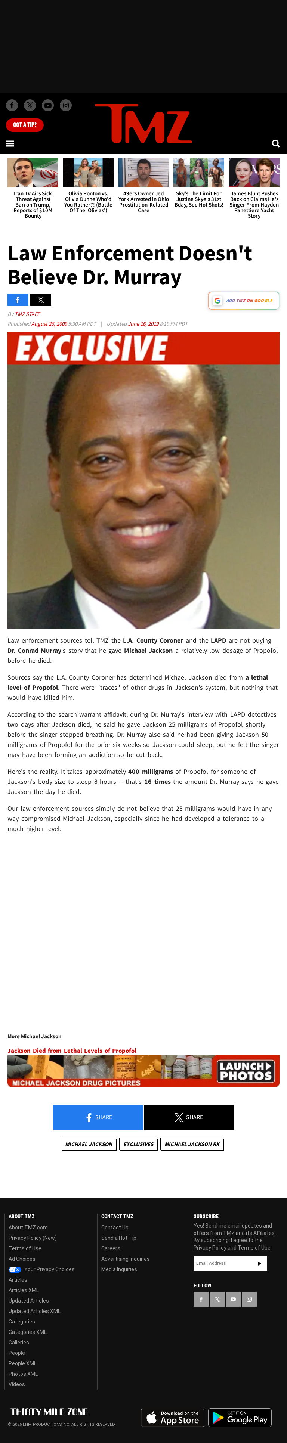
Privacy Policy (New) (33, 1238)
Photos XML (23, 1374)
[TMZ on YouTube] (233, 1299)
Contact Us (115, 1228)
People (17, 1353)
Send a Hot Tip (118, 1238)
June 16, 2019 (144, 323)
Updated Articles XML (35, 1311)
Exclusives (138, 1144)
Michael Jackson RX (191, 1144)
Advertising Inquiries (125, 1259)
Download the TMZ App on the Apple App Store (172, 1418)
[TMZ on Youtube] (48, 105)
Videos (17, 1384)
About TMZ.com (28, 1228)
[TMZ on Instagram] (66, 105)
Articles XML (24, 1290)
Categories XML (28, 1332)
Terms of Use (25, 1248)
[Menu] (10, 143)
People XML (23, 1363)
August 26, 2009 (49, 323)
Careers (110, 1248)
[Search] (276, 143)
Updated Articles (29, 1301)
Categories (22, 1322)
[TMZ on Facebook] (12, 105)
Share (103, 1117)
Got (25, 125)
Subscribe (259, 1263)
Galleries (19, 1343)
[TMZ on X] (30, 105)
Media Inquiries (119, 1269)
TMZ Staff (27, 313)
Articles (18, 1280)
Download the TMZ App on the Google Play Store (240, 1417)
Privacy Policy (210, 1248)
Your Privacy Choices (49, 1269)
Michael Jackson (88, 1144)
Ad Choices (22, 1259)
